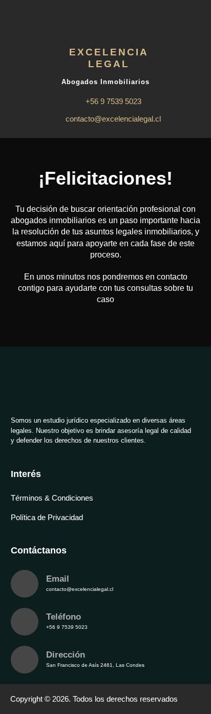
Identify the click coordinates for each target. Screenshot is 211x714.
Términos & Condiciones (52, 497)
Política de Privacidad (47, 517)
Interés (26, 474)
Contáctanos (39, 550)
